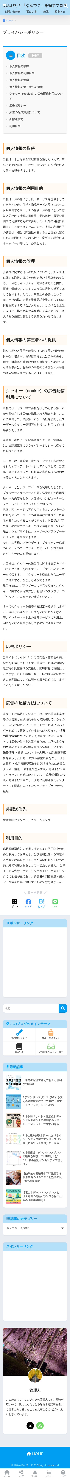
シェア (21, 1476)
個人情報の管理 (19, 80)
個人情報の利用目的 (22, 73)
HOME (37, 1453)
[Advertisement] (35, 962)
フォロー (35, 1476)
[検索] (63, 1008)
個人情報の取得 (19, 66)
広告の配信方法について (24, 112)
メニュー (49, 1476)
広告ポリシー (17, 105)
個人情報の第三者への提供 (26, 86)
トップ (63, 1476)
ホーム (7, 1476)
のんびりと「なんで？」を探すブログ (35, 5)
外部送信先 (16, 119)
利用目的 (15, 126)
